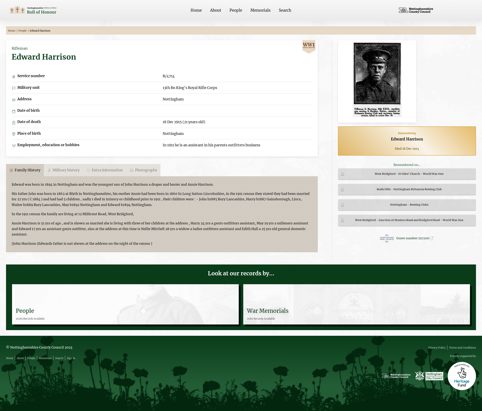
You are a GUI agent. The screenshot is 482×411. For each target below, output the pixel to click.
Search (285, 10)
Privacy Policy (437, 347)
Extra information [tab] (107, 170)
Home (196, 10)
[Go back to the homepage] (46, 10)
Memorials (260, 10)
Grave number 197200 (413, 238)
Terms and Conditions (462, 347)
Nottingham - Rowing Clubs (409, 204)
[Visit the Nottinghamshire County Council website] (435, 10)
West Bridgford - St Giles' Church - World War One (409, 173)
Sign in (71, 358)
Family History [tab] (27, 170)
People (236, 10)
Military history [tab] (66, 170)
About (215, 10)
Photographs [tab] (145, 170)
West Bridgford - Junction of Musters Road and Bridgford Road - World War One (409, 220)
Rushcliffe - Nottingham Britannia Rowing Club (409, 189)
